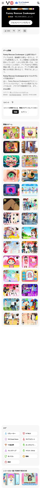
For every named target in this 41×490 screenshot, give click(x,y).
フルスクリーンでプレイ (20, 22)
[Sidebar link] (3, 3)
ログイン (24, 112)
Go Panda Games (15, 95)
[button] (6, 89)
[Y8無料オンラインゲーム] (9, 3)
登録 (15, 112)
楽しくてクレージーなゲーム (19, 92)
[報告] (19, 31)
